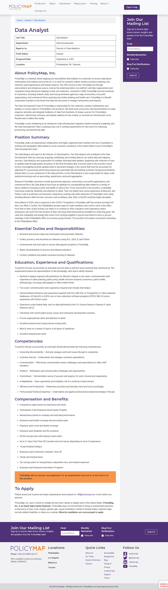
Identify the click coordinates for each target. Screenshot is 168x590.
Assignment (109, 556)
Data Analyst (39, 20)
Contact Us (40, 11)
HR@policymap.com (86, 494)
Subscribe (134, 59)
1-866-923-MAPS (24, 554)
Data (51, 3)
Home (19, 20)
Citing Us (107, 564)
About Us (89, 553)
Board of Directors (93, 560)
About (103, 3)
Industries (64, 3)
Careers (28, 20)
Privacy (107, 567)
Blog (106, 560)
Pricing (93, 3)
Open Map (132, 7)
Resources (79, 3)
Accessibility (109, 553)
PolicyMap (133, 566)
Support (107, 574)
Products (39, 3)
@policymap (134, 558)
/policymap (133, 553)
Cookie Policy (109, 571)
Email (133, 44)
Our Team (90, 556)
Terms (106, 578)
